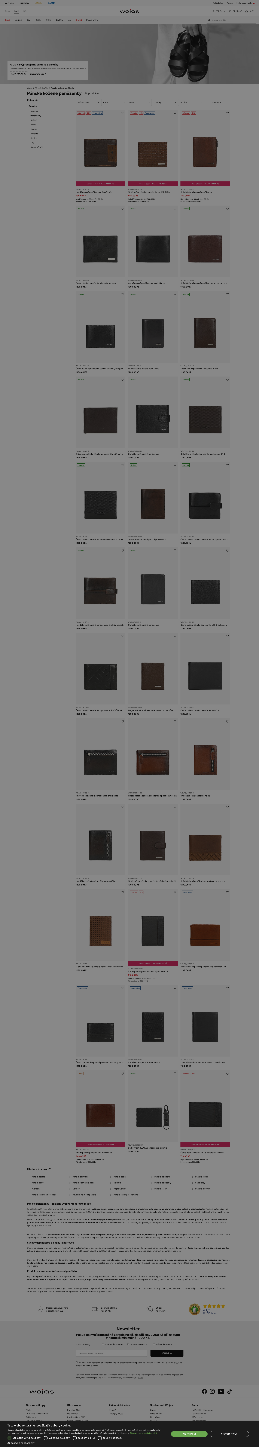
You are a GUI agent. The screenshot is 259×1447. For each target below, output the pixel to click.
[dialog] (129, 723)
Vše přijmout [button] (189, 1434)
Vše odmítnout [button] (229, 1434)
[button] (86, 1443)
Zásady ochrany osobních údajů (143, 1433)
